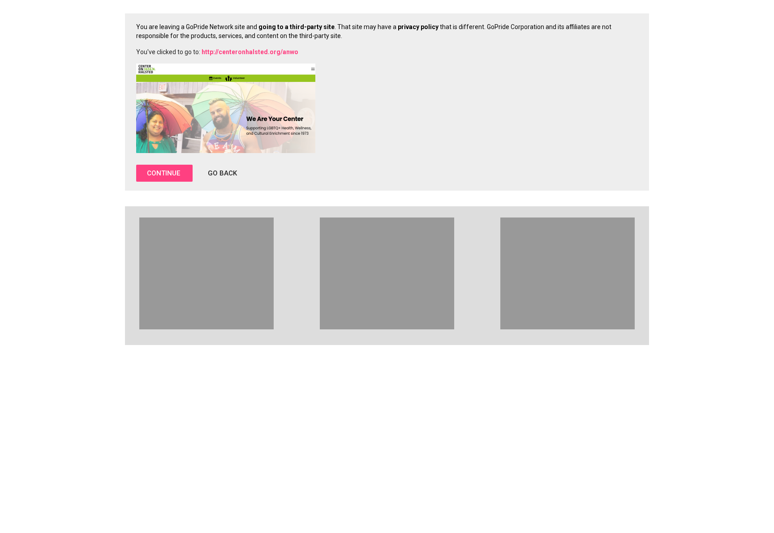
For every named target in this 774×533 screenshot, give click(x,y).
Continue (164, 173)
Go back (222, 173)
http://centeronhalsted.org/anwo (250, 51)
